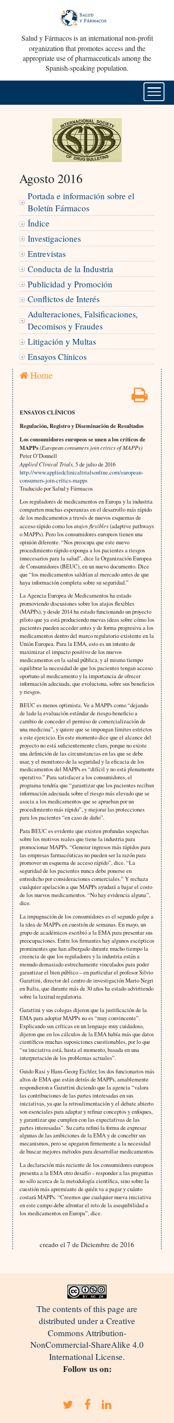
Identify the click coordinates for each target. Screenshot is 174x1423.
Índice (39, 223)
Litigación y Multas (62, 341)
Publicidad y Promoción (70, 284)
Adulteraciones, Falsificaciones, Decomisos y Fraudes (83, 320)
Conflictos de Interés (63, 298)
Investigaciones (54, 238)
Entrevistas (47, 253)
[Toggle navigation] (154, 91)
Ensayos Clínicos (57, 356)
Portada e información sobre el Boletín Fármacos (81, 202)
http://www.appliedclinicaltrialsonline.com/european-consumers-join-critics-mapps (81, 476)
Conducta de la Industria (70, 268)
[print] (140, 397)
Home (40, 375)
